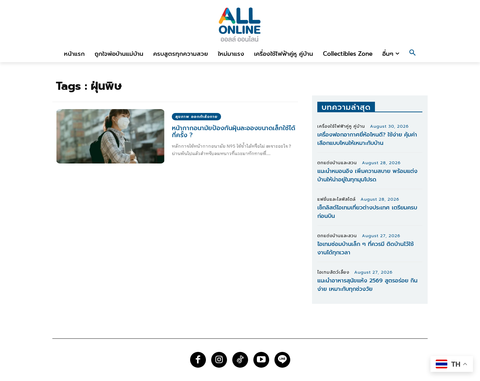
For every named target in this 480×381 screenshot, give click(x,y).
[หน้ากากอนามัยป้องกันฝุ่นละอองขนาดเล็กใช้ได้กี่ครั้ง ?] (110, 136)
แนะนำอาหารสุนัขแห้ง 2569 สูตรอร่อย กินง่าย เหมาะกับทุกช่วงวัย (367, 284)
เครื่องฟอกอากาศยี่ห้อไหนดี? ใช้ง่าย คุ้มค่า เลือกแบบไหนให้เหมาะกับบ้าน (367, 139)
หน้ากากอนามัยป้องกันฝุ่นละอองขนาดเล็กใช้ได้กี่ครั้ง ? (233, 131)
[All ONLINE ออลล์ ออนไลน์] (240, 24)
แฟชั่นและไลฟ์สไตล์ (336, 199)
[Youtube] (261, 360)
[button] (412, 53)
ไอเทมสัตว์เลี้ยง (333, 272)
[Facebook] (198, 360)
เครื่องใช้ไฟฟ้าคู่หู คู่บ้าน (341, 126)
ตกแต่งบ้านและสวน (337, 163)
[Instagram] (219, 360)
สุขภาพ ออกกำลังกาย (196, 117)
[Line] (282, 360)
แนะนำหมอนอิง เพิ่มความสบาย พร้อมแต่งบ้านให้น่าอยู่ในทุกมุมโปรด (367, 175)
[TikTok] (240, 360)
